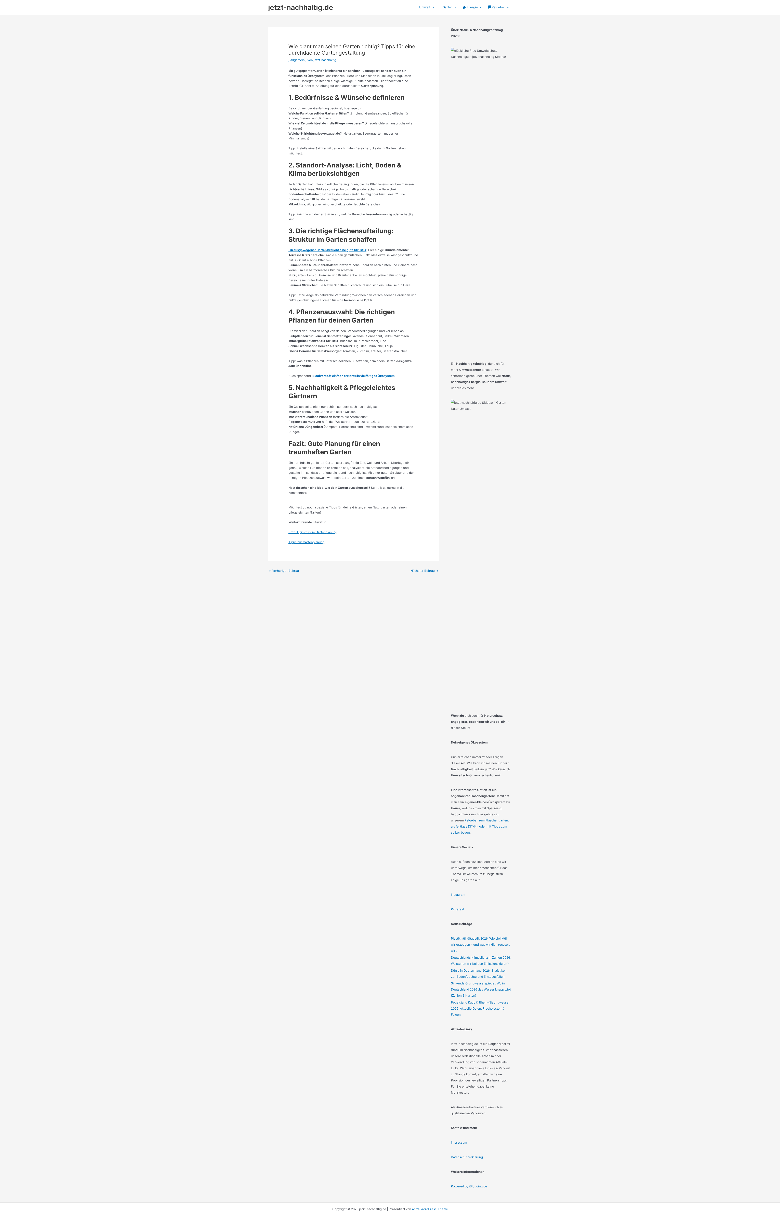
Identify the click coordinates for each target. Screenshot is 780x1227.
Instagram (458, 895)
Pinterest (457, 909)
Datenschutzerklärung (467, 1157)
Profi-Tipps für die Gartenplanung (312, 532)
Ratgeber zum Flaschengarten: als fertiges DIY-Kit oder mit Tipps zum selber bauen (480, 826)
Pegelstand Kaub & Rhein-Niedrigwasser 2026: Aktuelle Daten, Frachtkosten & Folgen (480, 1008)
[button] (432, 7)
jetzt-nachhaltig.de (300, 7)
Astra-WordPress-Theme (430, 1209)
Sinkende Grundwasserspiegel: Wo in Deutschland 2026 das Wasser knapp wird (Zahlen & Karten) (481, 989)
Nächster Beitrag (424, 571)
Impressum (459, 1142)
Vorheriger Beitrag (284, 571)
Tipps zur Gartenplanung (306, 542)
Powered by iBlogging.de (469, 1186)
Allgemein (297, 60)
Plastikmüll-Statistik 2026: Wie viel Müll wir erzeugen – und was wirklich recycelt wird (480, 945)
